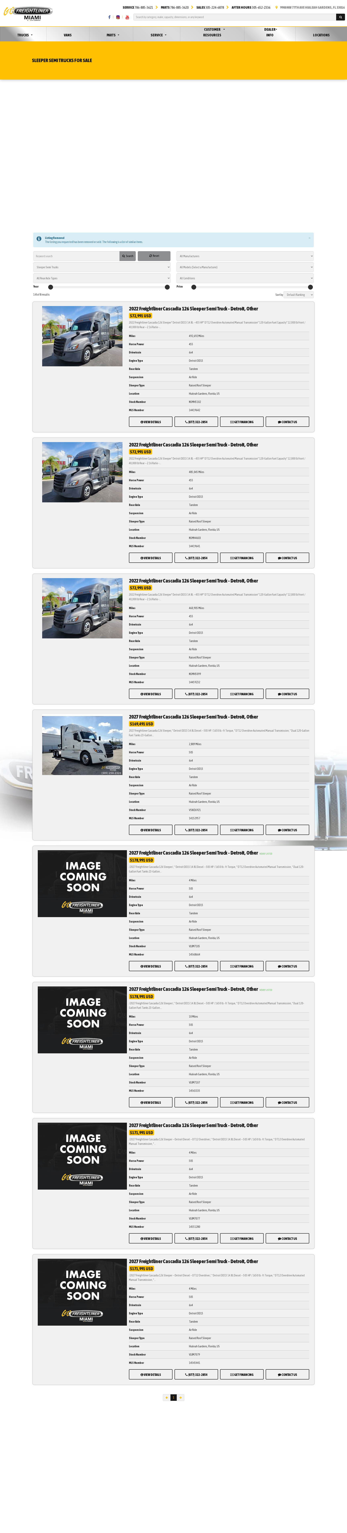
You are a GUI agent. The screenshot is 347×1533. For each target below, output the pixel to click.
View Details (152, 422)
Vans (68, 35)
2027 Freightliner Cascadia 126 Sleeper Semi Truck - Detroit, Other (193, 717)
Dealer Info (270, 32)
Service (157, 35)
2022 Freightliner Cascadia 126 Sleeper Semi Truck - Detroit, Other (193, 309)
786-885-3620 (175, 7)
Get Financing (243, 422)
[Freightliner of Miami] (28, 13)
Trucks (23, 35)
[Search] (340, 17)
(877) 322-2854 (197, 422)
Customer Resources (212, 32)
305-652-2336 (251, 7)
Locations (321, 35)
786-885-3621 (138, 7)
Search (129, 256)
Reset (155, 255)
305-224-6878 (210, 7)
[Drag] (50, 287)
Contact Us (289, 422)
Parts (111, 35)
